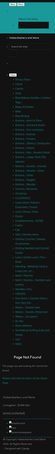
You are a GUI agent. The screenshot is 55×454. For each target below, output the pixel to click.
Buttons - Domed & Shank (30, 125)
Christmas (21, 193)
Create (25, 448)
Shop (18, 93)
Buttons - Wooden (25, 184)
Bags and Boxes (24, 107)
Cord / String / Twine (26, 211)
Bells (18, 111)
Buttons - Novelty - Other (29, 170)
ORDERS (20, 293)
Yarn (17, 339)
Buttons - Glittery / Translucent (32, 143)
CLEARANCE (22, 198)
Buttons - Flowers (25, 139)
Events (19, 88)
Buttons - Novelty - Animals (30, 166)
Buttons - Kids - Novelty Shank (32, 152)
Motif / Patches (24, 275)
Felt (17, 230)
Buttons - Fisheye (25, 134)
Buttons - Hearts (25, 148)
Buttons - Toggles (25, 180)
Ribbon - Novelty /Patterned (31, 312)
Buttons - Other (24, 175)
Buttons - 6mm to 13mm (28, 120)
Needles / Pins (23, 289)
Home (18, 84)
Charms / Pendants (26, 189)
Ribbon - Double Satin (27, 307)
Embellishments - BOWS (29, 221)
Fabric (19, 225)
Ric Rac (19, 321)
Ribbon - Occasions (26, 316)
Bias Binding (22, 116)
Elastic (19, 216)
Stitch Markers (23, 325)
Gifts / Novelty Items (27, 234)
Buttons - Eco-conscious (29, 129)
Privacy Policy (23, 79)
